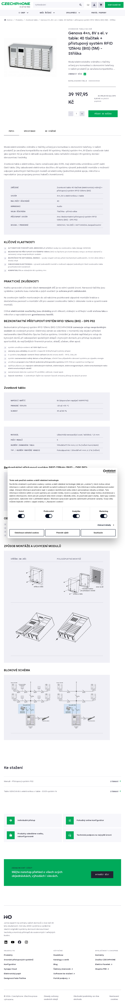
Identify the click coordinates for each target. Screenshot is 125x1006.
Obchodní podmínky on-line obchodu (86, 998)
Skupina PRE (101, 969)
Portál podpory (60, 978)
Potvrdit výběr (62, 533)
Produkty (8, 955)
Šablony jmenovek (62, 969)
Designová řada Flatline (15, 978)
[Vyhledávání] (80, 4)
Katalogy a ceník (61, 960)
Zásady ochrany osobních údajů (51, 998)
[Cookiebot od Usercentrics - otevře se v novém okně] (105, 471)
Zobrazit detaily (104, 525)
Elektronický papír (12, 974)
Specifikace (30, 131)
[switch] (48, 516)
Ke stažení (50, 131)
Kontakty (99, 955)
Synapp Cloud (10, 969)
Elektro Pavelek (102, 964)
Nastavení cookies (114, 998)
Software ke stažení (63, 974)
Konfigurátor (10, 964)
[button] (88, 4)
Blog (55, 964)
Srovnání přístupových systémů (18, 960)
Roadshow (58, 955)
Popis (11, 131)
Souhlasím (98, 533)
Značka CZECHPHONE (105, 960)
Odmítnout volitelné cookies (27, 533)
